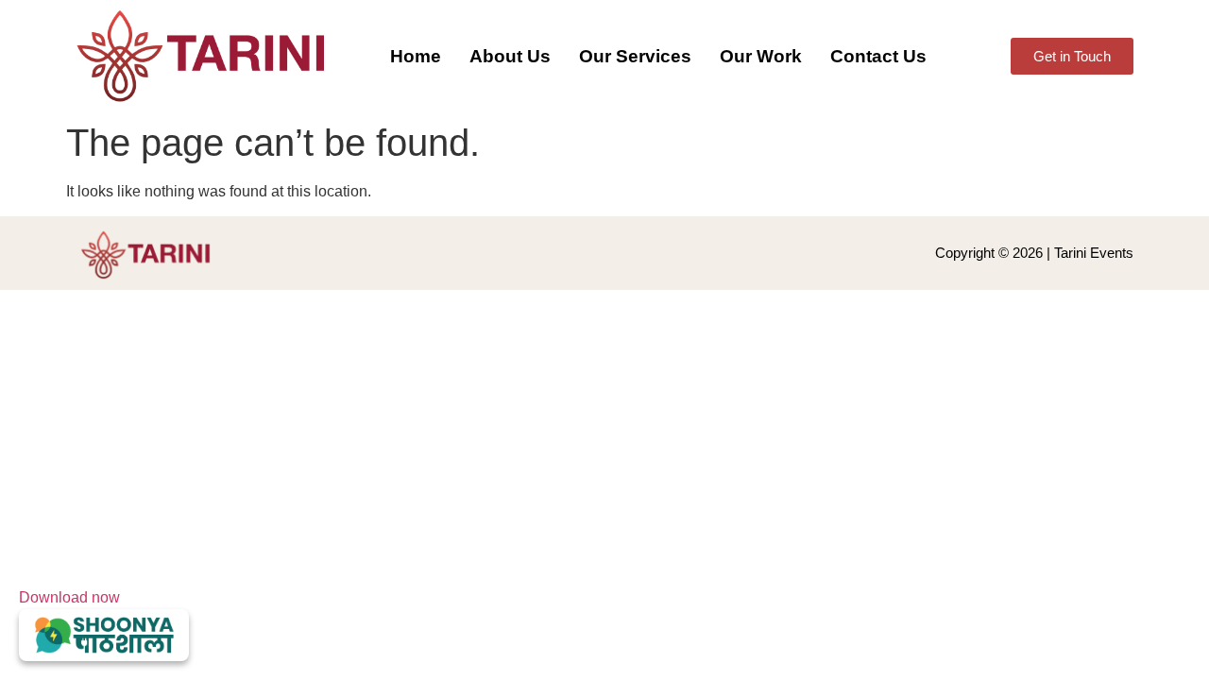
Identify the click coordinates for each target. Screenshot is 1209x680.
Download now (69, 597)
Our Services (635, 56)
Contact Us (878, 56)
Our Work (761, 56)
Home (415, 56)
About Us (510, 56)
